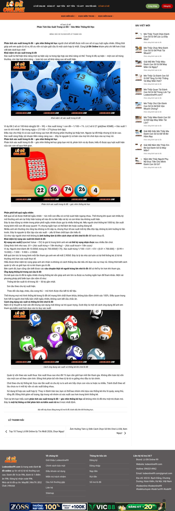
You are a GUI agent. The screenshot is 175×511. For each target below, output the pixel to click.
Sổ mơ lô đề (103, 6)
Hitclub (11, 485)
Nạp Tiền (61, 6)
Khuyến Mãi (91, 6)
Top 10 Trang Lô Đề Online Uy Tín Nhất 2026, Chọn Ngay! (36, 431)
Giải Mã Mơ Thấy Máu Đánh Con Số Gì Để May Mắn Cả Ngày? (155, 64)
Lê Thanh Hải (76, 34)
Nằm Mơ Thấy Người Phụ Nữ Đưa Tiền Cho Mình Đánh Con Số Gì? (156, 162)
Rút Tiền (71, 6)
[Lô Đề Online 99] (15, 6)
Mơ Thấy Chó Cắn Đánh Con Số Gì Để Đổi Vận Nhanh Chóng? (155, 106)
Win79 (33, 482)
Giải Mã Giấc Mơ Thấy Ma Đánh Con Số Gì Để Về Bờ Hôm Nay (156, 134)
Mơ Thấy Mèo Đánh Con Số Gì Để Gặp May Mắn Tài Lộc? (157, 120)
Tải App (80, 6)
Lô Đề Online (39, 6)
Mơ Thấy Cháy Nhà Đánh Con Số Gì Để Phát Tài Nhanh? (156, 50)
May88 (25, 482)
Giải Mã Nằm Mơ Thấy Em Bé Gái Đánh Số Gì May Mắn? (156, 148)
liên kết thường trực (85, 410)
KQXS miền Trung (86, 16)
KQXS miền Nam (105, 16)
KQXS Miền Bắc (68, 16)
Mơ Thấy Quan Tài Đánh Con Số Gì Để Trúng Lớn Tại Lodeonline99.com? (157, 92)
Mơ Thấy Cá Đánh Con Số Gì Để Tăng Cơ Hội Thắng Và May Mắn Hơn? (156, 78)
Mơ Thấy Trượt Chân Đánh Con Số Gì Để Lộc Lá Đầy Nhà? (156, 37)
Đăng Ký (51, 6)
